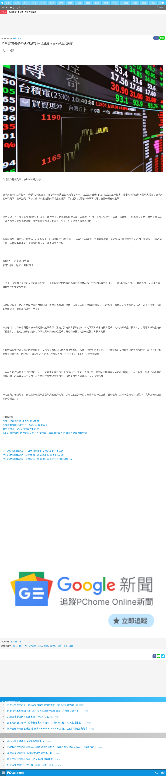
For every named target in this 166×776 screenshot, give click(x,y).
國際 (70, 3)
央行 (40, 646)
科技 (61, 3)
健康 (88, 3)
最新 (8, 3)
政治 (34, 3)
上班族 (125, 3)
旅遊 (144, 3)
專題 (25, 3)
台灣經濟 (32, 646)
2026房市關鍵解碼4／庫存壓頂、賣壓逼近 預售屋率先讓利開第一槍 (38, 459)
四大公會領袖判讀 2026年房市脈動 (21, 421)
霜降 (71, 646)
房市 (15, 646)
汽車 (153, 3)
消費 (135, 3)
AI (26, 646)
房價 (46, 646)
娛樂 (97, 3)
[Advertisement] (78, 678)
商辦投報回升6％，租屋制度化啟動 (21, 429)
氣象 (161, 7)
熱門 (17, 3)
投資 (60, 646)
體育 (106, 3)
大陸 (79, 3)
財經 (52, 3)
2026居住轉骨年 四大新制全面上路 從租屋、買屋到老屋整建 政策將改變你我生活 (45, 433)
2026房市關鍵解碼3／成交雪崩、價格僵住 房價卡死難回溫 (33, 455)
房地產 (53, 646)
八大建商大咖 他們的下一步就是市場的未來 (25, 425)
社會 (43, 3)
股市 (21, 646)
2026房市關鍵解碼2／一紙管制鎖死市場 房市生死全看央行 (33, 451)
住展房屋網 (16, 38)
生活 (115, 3)
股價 (65, 646)
